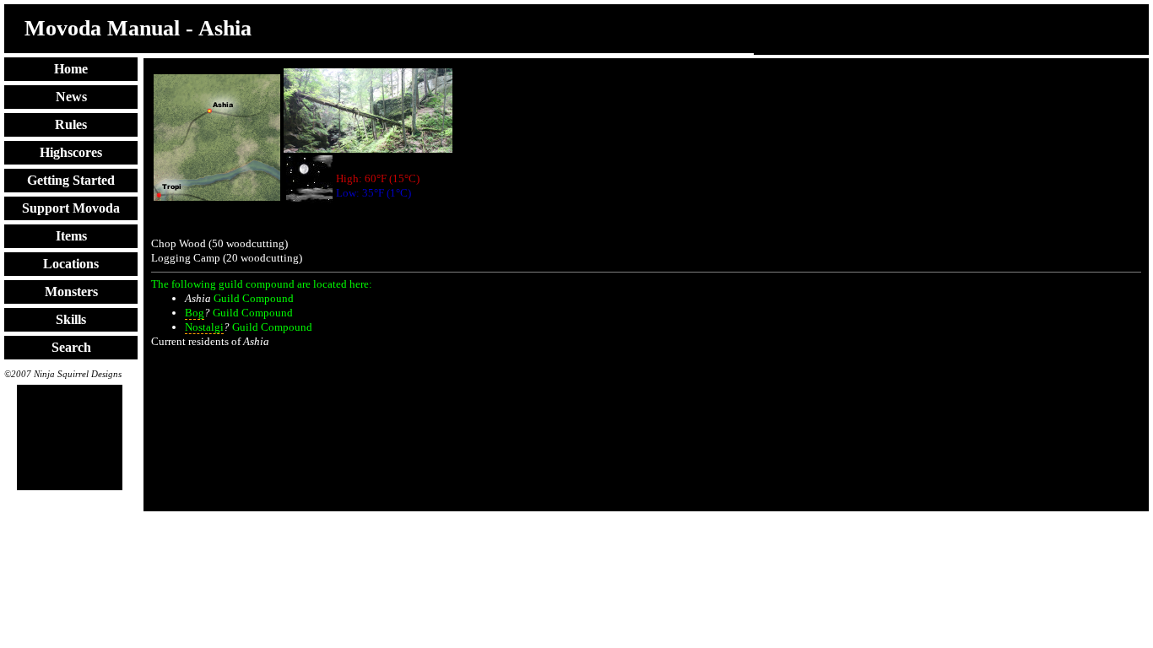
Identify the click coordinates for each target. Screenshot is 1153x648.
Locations (71, 263)
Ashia (198, 298)
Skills (71, 319)
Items (71, 236)
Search (71, 347)
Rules (71, 124)
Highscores (71, 152)
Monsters (71, 291)
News (71, 96)
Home (71, 69)
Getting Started (71, 180)
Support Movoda (71, 208)
